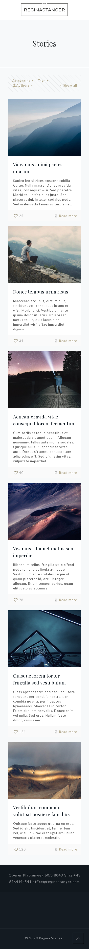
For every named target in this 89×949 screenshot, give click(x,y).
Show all (70, 85)
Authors (23, 85)
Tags (41, 81)
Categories (21, 81)
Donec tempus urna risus (40, 291)
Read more (68, 216)
